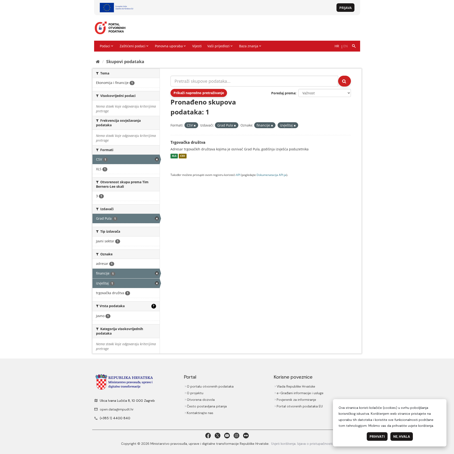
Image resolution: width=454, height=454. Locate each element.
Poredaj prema (283, 93)
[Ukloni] (195, 125)
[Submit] (344, 81)
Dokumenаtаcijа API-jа (271, 175)
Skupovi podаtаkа (125, 61)
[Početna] (98, 61)
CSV (182, 156)
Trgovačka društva (187, 142)
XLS (174, 156)
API (238, 175)
